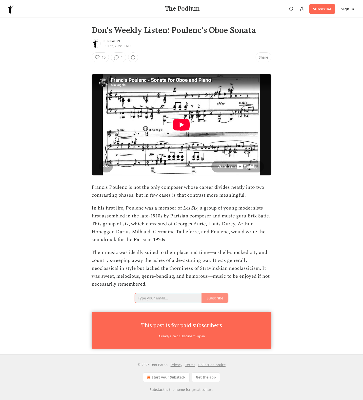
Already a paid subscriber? (182, 336)
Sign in (347, 8)
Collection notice (212, 364)
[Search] (291, 9)
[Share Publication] (302, 9)
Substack (157, 389)
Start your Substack (168, 377)
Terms (190, 364)
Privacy (176, 364)
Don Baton (111, 41)
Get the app (206, 377)
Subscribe (322, 8)
